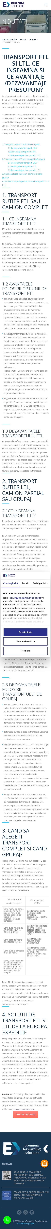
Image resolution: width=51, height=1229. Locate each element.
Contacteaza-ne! (25, 1114)
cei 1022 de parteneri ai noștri (25, 598)
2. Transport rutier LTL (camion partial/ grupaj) (23, 159)
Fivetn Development (25, 1223)
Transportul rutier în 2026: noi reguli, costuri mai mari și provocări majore (31, 1195)
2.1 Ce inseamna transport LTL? (22, 162)
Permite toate (25, 632)
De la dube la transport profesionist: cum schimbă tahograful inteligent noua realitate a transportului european (29, 1178)
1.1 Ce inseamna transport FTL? (22, 148)
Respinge (25, 651)
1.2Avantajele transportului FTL (22, 151)
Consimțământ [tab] (10, 583)
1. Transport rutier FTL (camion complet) (21, 144)
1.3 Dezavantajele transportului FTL (24, 155)
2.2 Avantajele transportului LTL (22, 166)
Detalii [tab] (25, 583)
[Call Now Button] (7, 1220)
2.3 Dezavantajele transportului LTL (24, 170)
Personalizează (23, 641)
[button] (44, 1164)
